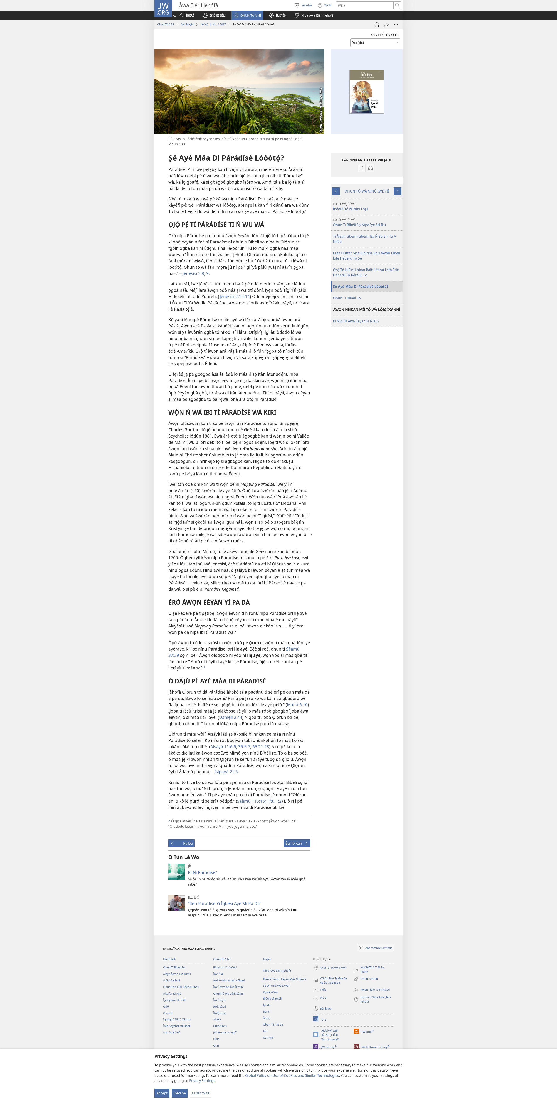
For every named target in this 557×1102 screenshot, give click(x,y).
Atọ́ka (217, 1019)
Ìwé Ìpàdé (219, 1006)
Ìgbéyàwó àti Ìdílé (174, 1000)
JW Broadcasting (225, 1032)
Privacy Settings (202, 1080)
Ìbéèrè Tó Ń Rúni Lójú (350, 206)
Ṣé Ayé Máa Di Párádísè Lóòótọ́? (360, 286)
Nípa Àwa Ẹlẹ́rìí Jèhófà (277, 971)
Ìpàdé (266, 1005)
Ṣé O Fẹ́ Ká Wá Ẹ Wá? (276, 986)
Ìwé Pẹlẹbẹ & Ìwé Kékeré (229, 980)
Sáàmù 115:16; (251, 801)
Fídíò (216, 1039)
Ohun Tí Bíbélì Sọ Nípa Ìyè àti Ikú (359, 222)
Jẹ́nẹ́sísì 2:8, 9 (196, 273)
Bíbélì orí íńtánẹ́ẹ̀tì (225, 967)
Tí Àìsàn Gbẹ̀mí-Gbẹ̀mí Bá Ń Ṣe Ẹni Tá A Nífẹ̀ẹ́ (364, 239)
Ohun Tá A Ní (165, 24)
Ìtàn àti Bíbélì (171, 1032)
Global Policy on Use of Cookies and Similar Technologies (292, 1075)
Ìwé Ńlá (218, 974)
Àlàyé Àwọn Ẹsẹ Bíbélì (177, 974)
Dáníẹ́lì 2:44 (230, 717)
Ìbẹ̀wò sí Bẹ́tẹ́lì (272, 998)
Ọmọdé (168, 1013)
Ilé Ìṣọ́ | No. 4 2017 (213, 24)
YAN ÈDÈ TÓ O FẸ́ (385, 34)
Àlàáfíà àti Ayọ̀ (172, 993)
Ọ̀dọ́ (166, 1006)
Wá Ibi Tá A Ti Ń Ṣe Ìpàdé (369, 969)
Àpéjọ (266, 1018)
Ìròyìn (267, 959)
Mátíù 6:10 (297, 705)
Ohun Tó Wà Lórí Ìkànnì (228, 993)
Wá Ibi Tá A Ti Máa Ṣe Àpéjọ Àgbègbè (330, 980)
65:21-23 (260, 747)
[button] (214, 15)
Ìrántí (266, 1011)
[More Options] (396, 24)
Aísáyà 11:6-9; (223, 747)
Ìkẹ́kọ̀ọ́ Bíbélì (171, 980)
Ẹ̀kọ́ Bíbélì (169, 959)
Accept (162, 1093)
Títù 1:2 (274, 801)
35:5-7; (244, 747)
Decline (180, 1093)
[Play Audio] (377, 24)
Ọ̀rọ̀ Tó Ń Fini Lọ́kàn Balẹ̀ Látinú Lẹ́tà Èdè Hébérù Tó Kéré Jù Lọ (366, 272)
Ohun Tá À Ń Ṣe (273, 1025)
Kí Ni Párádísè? (202, 872)
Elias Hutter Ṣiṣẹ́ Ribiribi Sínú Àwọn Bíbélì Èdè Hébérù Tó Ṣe (366, 256)
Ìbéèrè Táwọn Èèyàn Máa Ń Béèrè (284, 979)
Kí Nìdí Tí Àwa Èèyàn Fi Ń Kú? (356, 321)
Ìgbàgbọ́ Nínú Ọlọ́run (177, 1019)
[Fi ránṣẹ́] (386, 24)
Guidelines (220, 1026)
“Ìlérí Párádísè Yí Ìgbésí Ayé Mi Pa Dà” (224, 903)
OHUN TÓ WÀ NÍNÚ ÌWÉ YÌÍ (366, 191)
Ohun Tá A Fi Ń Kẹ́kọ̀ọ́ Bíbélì (181, 987)
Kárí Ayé (268, 1038)
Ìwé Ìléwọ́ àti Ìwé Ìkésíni (228, 987)
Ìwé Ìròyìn (187, 24)
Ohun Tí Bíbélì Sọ (347, 298)
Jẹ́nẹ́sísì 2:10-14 (235, 296)
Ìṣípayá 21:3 (226, 772)
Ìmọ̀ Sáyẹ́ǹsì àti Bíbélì (176, 1026)
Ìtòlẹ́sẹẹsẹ (219, 1013)
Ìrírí (265, 1031)
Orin (216, 1045)
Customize (200, 1093)
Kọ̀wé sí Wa (270, 992)
